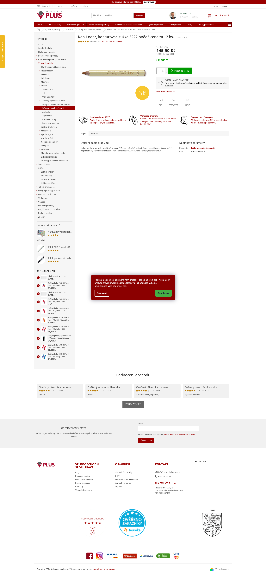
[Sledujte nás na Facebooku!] (89, 556)
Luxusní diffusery (48, 179)
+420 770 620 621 (185, 14)
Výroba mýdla (47, 134)
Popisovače (47, 116)
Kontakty (79, 487)
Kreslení (44, 86)
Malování (45, 82)
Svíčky (41, 168)
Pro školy (84, 6)
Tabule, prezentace (46, 187)
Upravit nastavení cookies (104, 569)
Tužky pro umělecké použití (53, 108)
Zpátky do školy (45, 48)
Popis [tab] (83, 133)
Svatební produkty (46, 206)
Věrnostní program (83, 490)
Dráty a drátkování (49, 127)
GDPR (117, 476)
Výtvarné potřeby (45, 63)
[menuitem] (39, 24)
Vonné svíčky (46, 176)
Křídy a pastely (48, 97)
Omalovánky (47, 89)
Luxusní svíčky (47, 172)
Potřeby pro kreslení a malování (54, 161)
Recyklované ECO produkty (50, 209)
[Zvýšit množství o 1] (166, 69)
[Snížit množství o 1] (166, 72)
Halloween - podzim (46, 52)
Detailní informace (164, 92)
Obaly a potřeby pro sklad (49, 190)
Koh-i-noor (45, 78)
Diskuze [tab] (94, 133)
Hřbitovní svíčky (48, 183)
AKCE (40, 44)
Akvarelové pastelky (50, 123)
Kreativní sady (47, 71)
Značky (41, 217)
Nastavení (102, 293)
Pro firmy (73, 6)
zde (124, 286)
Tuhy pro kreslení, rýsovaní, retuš (56, 104)
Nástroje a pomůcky (49, 142)
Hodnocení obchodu (133, 374)
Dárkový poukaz (45, 213)
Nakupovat (149, 2)
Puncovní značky (82, 476)
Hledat (139, 15)
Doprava (118, 487)
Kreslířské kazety (49, 119)
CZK (213, 6)
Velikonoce (43, 198)
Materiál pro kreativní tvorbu (53, 153)
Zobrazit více (133, 404)
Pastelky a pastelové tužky (53, 101)
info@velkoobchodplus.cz (168, 472)
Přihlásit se (146, 440)
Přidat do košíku (181, 70)
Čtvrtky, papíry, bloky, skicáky (53, 67)
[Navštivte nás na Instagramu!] (99, 556)
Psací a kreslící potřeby (48, 56)
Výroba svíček (47, 138)
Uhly (44, 93)
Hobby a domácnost (47, 194)
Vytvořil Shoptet (222, 569)
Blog (77, 472)
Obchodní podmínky (123, 472)
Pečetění (44, 74)
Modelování (46, 131)
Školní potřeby (44, 164)
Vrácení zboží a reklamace (126, 479)
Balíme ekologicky (83, 483)
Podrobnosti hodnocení (112, 41)
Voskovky (46, 112)
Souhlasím (164, 293)
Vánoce (41, 202)
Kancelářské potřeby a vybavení (52, 59)
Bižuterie (45, 149)
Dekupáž (45, 146)
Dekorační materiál (49, 157)
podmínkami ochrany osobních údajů (179, 434)
